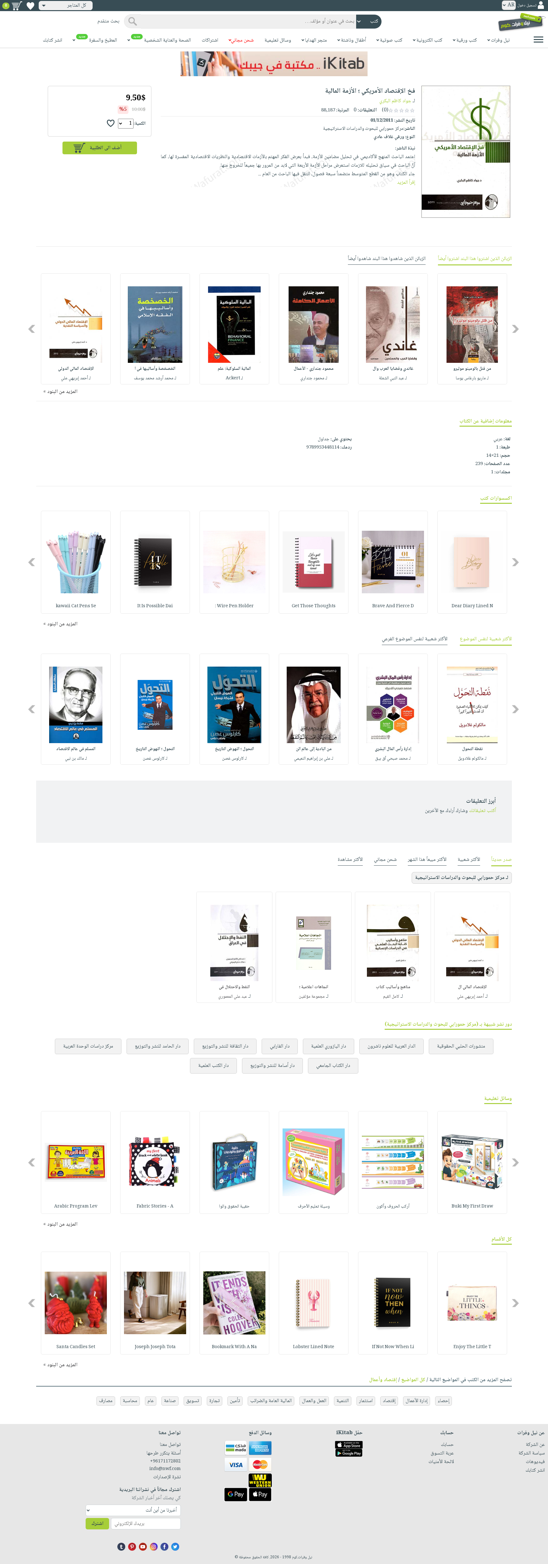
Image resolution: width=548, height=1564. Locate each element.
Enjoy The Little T (472, 1347)
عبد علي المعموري (232, 997)
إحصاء (443, 1401)
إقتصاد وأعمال (383, 1380)
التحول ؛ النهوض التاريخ (234, 749)
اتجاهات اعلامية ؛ (313, 987)
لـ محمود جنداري (313, 378)
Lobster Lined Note (313, 1347)
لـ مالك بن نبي (76, 758)
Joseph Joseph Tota (155, 1347)
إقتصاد (389, 1401)
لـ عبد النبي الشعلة (393, 378)
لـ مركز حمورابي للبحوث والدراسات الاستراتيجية (461, 878)
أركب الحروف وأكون (392, 1206)
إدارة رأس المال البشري (393, 749)
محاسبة (130, 1401)
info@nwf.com (165, 1469)
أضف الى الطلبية (105, 148)
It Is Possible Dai (155, 606)
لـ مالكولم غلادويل (472, 758)
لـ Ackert (234, 378)
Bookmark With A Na (234, 1347)
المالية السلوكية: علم (234, 369)
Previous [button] (516, 329)
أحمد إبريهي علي (470, 997)
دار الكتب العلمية (213, 1066)
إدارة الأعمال (416, 1401)
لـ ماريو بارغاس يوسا (472, 378)
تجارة (214, 1401)
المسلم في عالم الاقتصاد (75, 749)
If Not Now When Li (393, 1347)
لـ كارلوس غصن (234, 758)
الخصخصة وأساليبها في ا (155, 369)
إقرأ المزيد (406, 182)
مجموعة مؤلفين (312, 997)
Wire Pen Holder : (234, 606)
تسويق (192, 1401)
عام (150, 1401)
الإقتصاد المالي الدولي (76, 369)
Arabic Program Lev (75, 1206)
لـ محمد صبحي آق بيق (393, 758)
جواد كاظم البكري (395, 101)
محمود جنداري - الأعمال (314, 369)
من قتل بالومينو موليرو (472, 369)
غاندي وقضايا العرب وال (393, 369)
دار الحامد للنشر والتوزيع (157, 1046)
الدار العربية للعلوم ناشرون (391, 1046)
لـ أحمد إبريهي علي (76, 378)
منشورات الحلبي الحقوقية (461, 1046)
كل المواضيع (413, 1380)
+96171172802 (165, 1461)
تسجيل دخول (526, 5)
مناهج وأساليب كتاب (393, 987)
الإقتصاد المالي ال (472, 987)
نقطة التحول (472, 749)
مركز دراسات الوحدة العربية (88, 1046)
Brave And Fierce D (393, 606)
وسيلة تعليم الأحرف (314, 1206)
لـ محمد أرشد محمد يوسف (155, 378)
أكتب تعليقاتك (482, 811)
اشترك (97, 1524)
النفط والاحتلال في (234, 987)
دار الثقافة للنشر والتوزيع (225, 1046)
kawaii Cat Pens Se (76, 606)
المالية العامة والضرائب (271, 1401)
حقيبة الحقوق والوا (234, 1206)
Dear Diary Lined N (472, 606)
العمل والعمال (314, 1401)
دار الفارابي (280, 1046)
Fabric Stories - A (155, 1206)
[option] (472, 328)
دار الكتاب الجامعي (333, 1066)
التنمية (342, 1401)
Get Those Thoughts (314, 606)
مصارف (106, 1401)
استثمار (366, 1401)
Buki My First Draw (472, 1206)
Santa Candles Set (75, 1347)
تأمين (235, 1401)
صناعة (170, 1401)
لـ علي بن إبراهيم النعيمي (313, 758)
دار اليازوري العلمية (328, 1046)
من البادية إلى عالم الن (314, 749)
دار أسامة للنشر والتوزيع (272, 1066)
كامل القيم (391, 997)
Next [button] (32, 329)
